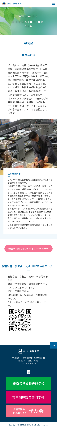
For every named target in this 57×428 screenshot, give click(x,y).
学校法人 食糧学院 (11, 3)
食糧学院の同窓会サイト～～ (28, 248)
